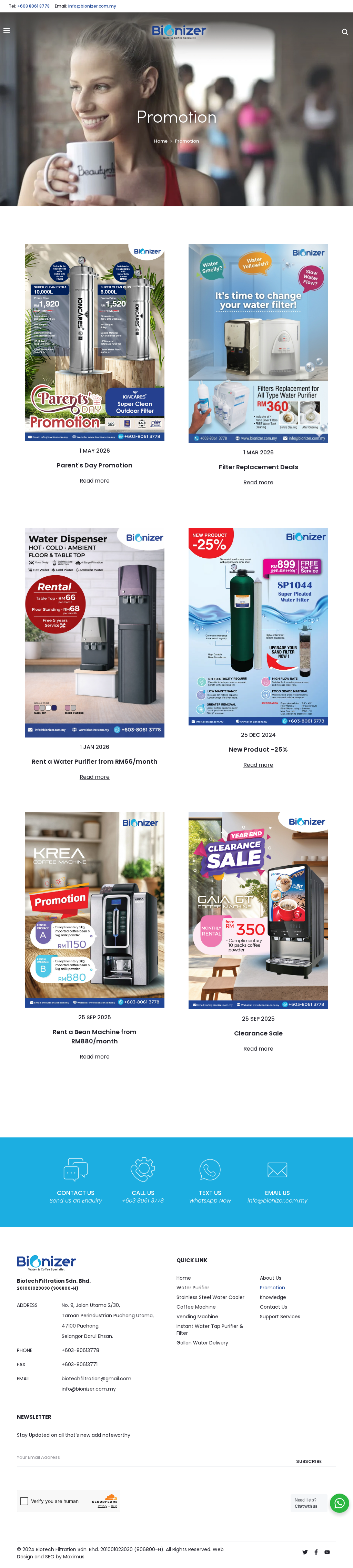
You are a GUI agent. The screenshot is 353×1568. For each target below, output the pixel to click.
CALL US (143, 1193)
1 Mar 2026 (258, 452)
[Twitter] (305, 1552)
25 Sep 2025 (94, 1017)
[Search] (345, 32)
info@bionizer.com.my (92, 6)
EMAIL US (277, 1193)
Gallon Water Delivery (202, 1342)
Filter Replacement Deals (258, 467)
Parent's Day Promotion (94, 465)
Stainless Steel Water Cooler (210, 1297)
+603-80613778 (80, 1350)
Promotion (272, 1287)
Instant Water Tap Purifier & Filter (209, 1330)
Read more (95, 481)
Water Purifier (192, 1287)
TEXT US (210, 1193)
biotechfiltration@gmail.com (96, 1378)
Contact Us (273, 1306)
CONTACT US (75, 1193)
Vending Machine (197, 1316)
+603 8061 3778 (33, 6)
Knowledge (273, 1297)
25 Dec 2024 (258, 735)
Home (183, 1278)
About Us (270, 1278)
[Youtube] (327, 1552)
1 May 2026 (95, 451)
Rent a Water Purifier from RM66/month (95, 761)
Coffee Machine (196, 1306)
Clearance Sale (258, 1033)
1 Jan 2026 (94, 747)
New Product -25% (258, 749)
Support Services (280, 1316)
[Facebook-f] (316, 1552)
